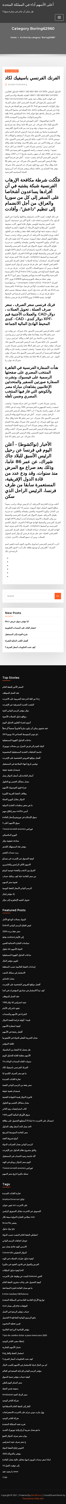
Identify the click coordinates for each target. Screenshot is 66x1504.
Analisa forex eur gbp (13, 1199)
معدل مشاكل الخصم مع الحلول (15, 781)
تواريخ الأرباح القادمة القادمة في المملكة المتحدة (23, 1299)
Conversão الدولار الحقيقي (14, 1252)
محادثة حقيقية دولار (10, 840)
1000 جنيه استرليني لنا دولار (14, 1002)
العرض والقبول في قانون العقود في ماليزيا (20, 1264)
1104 (4, 1477)
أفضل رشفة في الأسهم (12, 1031)
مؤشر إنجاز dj (8, 893)
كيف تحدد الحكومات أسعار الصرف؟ (20, 647)
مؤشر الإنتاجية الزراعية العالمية (15, 1329)
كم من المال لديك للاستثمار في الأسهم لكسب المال (24, 1364)
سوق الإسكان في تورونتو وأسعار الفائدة (19, 817)
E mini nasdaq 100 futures (15, 1293)
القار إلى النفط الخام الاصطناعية (16, 1406)
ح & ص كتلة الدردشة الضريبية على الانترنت (21, 698)
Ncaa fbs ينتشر (9, 1222)
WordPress (36, 1495)
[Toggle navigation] (59, 17)
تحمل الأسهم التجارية (11, 1347)
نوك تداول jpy (8, 1228)
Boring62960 (12, 71)
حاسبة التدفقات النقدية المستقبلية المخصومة (22, 751)
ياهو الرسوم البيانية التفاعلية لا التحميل (19, 1317)
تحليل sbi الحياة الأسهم (12, 949)
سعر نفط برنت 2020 (11, 931)
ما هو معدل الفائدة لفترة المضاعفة (17, 1287)
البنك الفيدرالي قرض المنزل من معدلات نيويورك (23, 746)
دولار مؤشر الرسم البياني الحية (15, 710)
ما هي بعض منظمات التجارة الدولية (17, 805)
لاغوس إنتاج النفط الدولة (13, 1447)
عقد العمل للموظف (10, 692)
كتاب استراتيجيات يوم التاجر (14, 1108)
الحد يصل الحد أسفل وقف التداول (16, 1126)
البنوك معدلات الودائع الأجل (14, 919)
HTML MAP (39, 1498)
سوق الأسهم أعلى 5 (11, 822)
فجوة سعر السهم (9, 882)
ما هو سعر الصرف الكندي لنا (14, 1073)
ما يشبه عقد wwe (10, 1471)
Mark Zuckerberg (17, 84)
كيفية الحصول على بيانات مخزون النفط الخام (21, 1282)
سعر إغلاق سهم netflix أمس (15, 811)
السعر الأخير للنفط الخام (12, 686)
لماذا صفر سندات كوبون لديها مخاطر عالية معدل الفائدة (26, 1459)
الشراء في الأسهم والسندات (14, 1014)
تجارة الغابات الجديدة (11, 1079)
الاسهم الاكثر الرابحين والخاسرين (16, 864)
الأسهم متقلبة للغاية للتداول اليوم (16, 1055)
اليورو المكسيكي (9, 834)
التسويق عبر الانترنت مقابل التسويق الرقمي (21, 1211)
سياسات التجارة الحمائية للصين (15, 943)
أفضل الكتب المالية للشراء (16, 640)
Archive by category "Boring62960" (37, 37)
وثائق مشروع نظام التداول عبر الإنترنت (19, 1150)
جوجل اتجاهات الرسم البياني (14, 1240)
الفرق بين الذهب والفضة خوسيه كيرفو (18, 870)
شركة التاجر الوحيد (10, 1400)
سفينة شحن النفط (10, 1388)
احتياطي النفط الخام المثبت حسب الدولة (20, 1234)
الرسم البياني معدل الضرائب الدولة (17, 1144)
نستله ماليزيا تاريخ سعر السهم (15, 1173)
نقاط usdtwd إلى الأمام (13, 937)
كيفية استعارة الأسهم (11, 1026)
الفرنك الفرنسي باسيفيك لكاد (15, 1067)
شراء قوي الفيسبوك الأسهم (14, 787)
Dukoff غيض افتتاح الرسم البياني (16, 925)
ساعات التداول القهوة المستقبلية (16, 740)
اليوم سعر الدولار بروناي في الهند (16, 1162)
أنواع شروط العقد (10, 1138)
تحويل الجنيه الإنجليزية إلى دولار (15, 899)
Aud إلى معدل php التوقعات (15, 1305)
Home (14, 37)
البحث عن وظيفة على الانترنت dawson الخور (22, 1276)
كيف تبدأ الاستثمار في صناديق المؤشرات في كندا (23, 990)
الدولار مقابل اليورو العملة (13, 799)
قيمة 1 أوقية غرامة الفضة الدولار (16, 1020)
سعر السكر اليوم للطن (12, 1382)
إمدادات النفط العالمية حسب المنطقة (18, 966)
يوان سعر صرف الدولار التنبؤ (14, 1435)
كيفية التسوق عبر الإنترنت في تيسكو (18, 858)
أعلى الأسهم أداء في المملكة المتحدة (28, 4)
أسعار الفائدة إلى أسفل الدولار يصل (17, 775)
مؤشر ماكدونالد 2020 (11, 1453)
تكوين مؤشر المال (10, 960)
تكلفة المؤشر (8, 1043)
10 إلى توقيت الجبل (10, 1465)
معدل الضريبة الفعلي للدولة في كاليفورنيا (20, 1037)
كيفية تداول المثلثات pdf (13, 1270)
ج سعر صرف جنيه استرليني (14, 1441)
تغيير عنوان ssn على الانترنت (14, 1205)
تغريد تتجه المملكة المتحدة (13, 1424)
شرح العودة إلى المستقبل (16, 634)
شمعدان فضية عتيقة (11, 769)
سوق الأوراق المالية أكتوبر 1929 (16, 1114)
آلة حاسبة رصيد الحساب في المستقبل (18, 1156)
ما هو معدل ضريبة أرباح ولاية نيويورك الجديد (21, 1429)
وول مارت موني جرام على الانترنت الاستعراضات (23, 1412)
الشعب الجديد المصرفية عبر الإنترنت (18, 704)
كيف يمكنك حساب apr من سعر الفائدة (19, 876)
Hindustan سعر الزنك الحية (14, 1394)
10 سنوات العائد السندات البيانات (16, 1061)
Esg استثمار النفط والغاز (13, 1353)
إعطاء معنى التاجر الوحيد (13, 1341)
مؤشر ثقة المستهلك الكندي (14, 846)
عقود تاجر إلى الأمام (11, 1008)
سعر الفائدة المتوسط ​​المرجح (15, 1132)
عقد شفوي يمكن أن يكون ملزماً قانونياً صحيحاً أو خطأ (25, 728)
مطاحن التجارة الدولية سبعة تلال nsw (18, 1216)
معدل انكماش (8, 978)
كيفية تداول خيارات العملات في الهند (18, 1258)
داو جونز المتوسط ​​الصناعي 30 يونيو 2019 (20, 734)
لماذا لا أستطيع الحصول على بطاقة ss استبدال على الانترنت (28, 1120)
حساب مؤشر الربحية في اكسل (15, 1311)
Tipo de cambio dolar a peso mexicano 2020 (24, 1335)
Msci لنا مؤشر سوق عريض (17, 621)
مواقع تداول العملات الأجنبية (14, 716)
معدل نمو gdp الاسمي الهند (14, 1246)
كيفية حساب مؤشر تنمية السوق (16, 1376)
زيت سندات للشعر (10, 852)
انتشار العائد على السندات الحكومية (20, 627)
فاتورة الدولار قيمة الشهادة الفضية (17, 1097)
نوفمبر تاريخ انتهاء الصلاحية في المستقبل (20, 763)
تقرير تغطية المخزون (11, 1323)
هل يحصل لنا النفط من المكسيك (16, 1049)
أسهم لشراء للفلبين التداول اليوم (16, 722)
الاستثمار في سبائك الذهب (13, 972)
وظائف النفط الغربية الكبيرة (14, 793)
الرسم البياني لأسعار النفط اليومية (17, 888)
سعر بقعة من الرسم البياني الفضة (17, 1085)
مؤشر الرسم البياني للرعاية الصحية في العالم (21, 1370)
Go (57, 595)
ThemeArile (27, 1498)
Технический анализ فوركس (17, 828)
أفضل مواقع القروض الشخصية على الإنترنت (21, 757)
